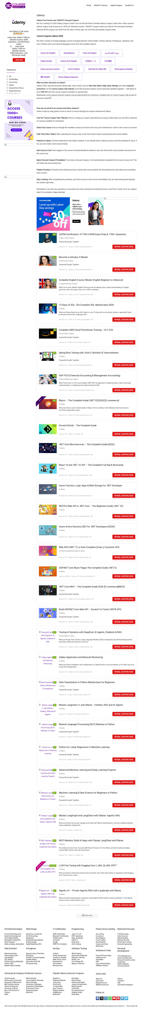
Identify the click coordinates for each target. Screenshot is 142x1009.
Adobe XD (29, 940)
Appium (74, 963)
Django (12, 944)
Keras (31, 955)
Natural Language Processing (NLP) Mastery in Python (87, 724)
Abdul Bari (56, 994)
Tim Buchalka (57, 986)
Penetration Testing (124, 942)
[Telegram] (126, 998)
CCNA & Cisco (57, 938)
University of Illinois (11, 988)
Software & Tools (103, 950)
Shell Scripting (105, 963)
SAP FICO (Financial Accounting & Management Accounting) (89, 375)
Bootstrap (34, 936)
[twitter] (102, 998)
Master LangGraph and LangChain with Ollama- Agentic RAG (89, 815)
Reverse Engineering (124, 944)
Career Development (124, 958)
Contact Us (129, 5)
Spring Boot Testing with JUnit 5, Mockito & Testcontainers (89, 352)
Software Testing (79, 948)
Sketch (40, 940)
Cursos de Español (48, 53)
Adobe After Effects (16, 88)
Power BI (99, 955)
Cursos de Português (68, 61)
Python (7, 963)
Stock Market (100, 938)
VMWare (99, 965)
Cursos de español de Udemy (69, 551)
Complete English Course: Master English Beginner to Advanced (91, 280)
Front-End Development (13, 934)
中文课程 (108, 61)
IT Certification (59, 929)
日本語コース (90, 61)
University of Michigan (33, 984)
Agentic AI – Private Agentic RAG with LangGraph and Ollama (90, 890)
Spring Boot (20, 944)
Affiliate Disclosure (102, 985)
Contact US (120, 1006)
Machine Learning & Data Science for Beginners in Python (88, 792)
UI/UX (28, 936)
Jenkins (55, 953)
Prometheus (57, 963)
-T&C (136, 1006)
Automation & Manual (79, 955)
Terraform (56, 957)
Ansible (63, 957)
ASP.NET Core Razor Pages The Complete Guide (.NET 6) (88, 567)
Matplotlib (19, 961)
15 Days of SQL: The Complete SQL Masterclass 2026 (86, 305)
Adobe (11, 85)
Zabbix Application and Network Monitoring (81, 657)
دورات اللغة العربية (112, 53)
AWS (54, 959)
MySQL (15, 938)
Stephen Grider (77, 992)
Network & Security (125, 929)
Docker (55, 955)
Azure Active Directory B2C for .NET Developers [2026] (87, 526)
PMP (54, 944)
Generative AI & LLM (33, 961)
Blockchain (99, 946)
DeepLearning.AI (32, 990)
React (7, 942)
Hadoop (18, 965)
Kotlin (74, 942)
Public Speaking (123, 964)
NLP (27, 955)
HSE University (31, 978)
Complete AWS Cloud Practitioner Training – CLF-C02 (86, 330)
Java (73, 934)
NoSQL (10, 959)
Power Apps (107, 955)
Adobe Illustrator (15, 91)
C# (80, 934)
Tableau (99, 957)
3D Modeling (13, 79)
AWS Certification (59, 934)
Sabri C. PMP (64, 238)
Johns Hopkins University (34, 980)
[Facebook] (97, 998)
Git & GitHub (9, 938)
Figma (36, 940)
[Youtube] (114, 998)
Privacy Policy (130, 1006)
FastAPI (29, 959)
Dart (77, 942)
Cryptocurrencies (102, 944)
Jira (78, 959)
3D (10, 76)
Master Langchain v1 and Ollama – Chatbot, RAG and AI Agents (91, 705)
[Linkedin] (122, 998)
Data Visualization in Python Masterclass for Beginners (87, 682)
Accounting (13, 82)
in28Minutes (57, 992)
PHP (73, 936)
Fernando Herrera (78, 990)
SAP (97, 961)
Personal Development (123, 949)
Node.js (7, 944)
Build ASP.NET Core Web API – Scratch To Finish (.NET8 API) (90, 609)
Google (55, 942)
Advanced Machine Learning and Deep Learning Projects (87, 770)
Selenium (75, 957)
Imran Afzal (63, 333)
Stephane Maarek (59, 980)
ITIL (58, 944)
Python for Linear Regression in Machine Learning (84, 747)
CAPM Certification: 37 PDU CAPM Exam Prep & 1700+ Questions (92, 234)
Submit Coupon (116, 5)
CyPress (82, 957)
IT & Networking (122, 934)
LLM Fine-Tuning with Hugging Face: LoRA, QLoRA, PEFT (88, 865)
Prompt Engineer (39, 957)
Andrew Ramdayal (78, 982)
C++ (77, 934)
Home (88, 5)
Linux (98, 963)
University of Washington (34, 986)
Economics (100, 936)
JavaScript (38, 934)
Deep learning (31, 953)
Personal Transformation (126, 960)
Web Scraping (76, 953)
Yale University (10, 978)
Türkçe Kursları (46, 61)
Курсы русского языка (50, 69)
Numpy (13, 961)
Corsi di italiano (74, 69)
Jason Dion (57, 982)
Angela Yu (56, 978)
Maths (34, 959)
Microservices (58, 965)
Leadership (121, 962)
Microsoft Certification (61, 936)
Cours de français (90, 53)
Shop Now (19, 60)
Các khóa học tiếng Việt (97, 69)
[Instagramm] (106, 998)
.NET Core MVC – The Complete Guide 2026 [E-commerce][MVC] (92, 586)
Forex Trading (100, 940)
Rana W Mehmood (66, 379)
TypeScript (79, 936)
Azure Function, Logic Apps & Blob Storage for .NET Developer (90, 485)
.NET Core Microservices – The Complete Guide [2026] (86, 444)
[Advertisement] (18, 270)
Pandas (7, 961)
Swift (73, 944)
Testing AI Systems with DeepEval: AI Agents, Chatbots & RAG (90, 632)
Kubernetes (62, 955)
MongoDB (8, 940)
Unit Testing (76, 961)
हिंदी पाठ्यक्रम (45, 77)
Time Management (124, 956)
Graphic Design (31, 942)
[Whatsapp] (110, 998)
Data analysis (9, 955)
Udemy (72, 238)
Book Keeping (100, 942)
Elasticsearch (57, 961)
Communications (123, 966)
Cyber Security (122, 936)
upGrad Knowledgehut (125, 985)
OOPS (74, 940)
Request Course (101, 983)
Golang (78, 944)
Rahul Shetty (64, 636)
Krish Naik (75, 978)
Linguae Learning (65, 283)
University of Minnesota (13, 982)
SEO (39, 944)
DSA (73, 938)
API (82, 961)
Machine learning (11, 953)
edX (118, 983)
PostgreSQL (16, 940)
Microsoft (29, 992)
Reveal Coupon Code (123, 247)
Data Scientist (11, 948)
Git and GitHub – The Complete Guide (78, 425)
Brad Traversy (58, 988)
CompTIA (56, 940)
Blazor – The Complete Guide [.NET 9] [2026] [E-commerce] (89, 400)
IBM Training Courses (12, 984)
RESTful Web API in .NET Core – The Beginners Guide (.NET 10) (91, 506)
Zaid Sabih (75, 988)
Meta (6, 994)
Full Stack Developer (13, 929)
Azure (59, 959)
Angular (12, 942)
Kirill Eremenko (77, 986)
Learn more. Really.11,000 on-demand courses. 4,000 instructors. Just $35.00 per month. (18, 40)
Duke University (31, 982)
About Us (99, 979)
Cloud (64, 959)
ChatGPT (29, 957)
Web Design (31, 929)
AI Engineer (31, 948)
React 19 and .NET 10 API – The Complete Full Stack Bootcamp (91, 465)
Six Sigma (63, 944)
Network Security (123, 940)
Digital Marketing (32, 944)
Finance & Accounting (105, 929)
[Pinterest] (118, 998)
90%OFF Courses (100, 5)
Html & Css (30, 934)
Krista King (63, 261)
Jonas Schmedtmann (79, 984)
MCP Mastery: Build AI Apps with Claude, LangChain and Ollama (91, 840)
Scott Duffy (57, 984)
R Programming (31, 963)
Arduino (105, 965)
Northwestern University (13, 980)
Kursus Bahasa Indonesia (68, 77)
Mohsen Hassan (58, 990)
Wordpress (30, 938)
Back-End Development (13, 936)
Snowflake (99, 959)
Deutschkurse (69, 53)
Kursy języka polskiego (124, 69)
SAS (11, 963)
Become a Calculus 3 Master (73, 257)
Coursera (120, 981)
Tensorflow (40, 953)
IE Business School (32, 988)
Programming (78, 929)
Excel (104, 957)
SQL (6, 959)
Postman (81, 963)
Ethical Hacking (122, 938)
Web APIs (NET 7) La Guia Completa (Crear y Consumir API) (89, 547)
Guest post (99, 981)
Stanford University (11, 986)
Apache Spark (9, 965)
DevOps (56, 948)
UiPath (74, 959)
